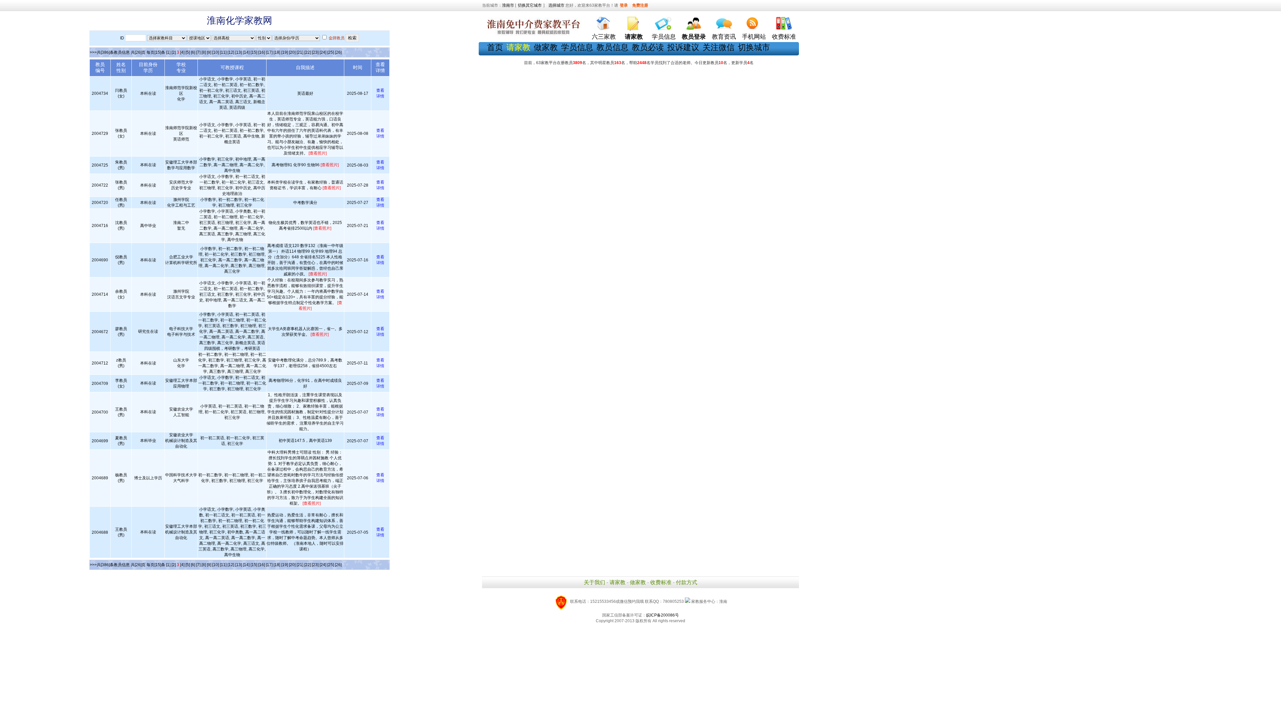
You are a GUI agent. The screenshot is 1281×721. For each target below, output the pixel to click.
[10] (215, 52)
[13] (238, 52)
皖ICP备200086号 (662, 615)
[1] (168, 52)
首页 (495, 47)
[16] (261, 52)
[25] (330, 52)
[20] (292, 52)
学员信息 (664, 36)
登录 (624, 5)
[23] (315, 52)
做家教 (546, 47)
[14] (246, 52)
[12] (231, 52)
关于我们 (594, 582)
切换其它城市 (530, 5)
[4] (182, 52)
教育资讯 (724, 36)
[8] (203, 52)
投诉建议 (683, 47)
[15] (254, 52)
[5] (187, 52)
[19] (284, 52)
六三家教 (604, 36)
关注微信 (719, 47)
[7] (198, 52)
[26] (338, 52)
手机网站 (754, 36)
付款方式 (686, 582)
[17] (269, 52)
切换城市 (754, 47)
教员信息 (612, 47)
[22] (307, 52)
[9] (209, 52)
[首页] (604, 21)
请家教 (617, 582)
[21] (300, 52)
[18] (277, 52)
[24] (323, 52)
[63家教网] (532, 34)
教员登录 (694, 36)
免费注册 (640, 5)
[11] (223, 52)
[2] (173, 52)
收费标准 (784, 36)
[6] (193, 52)
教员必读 (648, 47)
